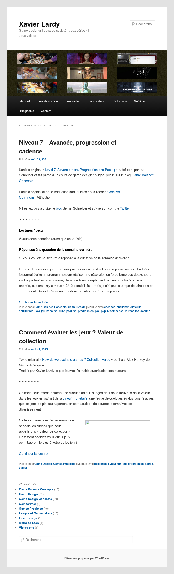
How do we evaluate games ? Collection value (76, 359)
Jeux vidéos (97, 101)
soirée (149, 464)
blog (59, 208)
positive (71, 311)
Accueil (25, 101)
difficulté (136, 307)
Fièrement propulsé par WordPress (87, 558)
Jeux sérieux (73, 101)
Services (140, 101)
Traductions (119, 101)
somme (145, 311)
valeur (23, 468)
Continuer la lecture (35, 302)
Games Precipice (64, 464)
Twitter (125, 208)
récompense (115, 311)
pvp (103, 311)
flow (37, 311)
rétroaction (132, 311)
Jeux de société (47, 101)
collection (100, 464)
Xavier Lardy (39, 24)
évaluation (114, 464)
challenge (123, 307)
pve (97, 311)
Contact (46, 111)
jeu (43, 311)
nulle (62, 311)
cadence (109, 307)
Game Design (76, 307)
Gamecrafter (27, 503)
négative (52, 311)
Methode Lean (29, 523)
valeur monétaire (75, 398)
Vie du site (26, 527)
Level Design (28, 518)
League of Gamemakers (35, 513)
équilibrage (26, 311)
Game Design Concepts (35, 498)
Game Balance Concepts (50, 307)
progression (86, 311)
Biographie (27, 111)
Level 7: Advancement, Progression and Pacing (80, 169)
